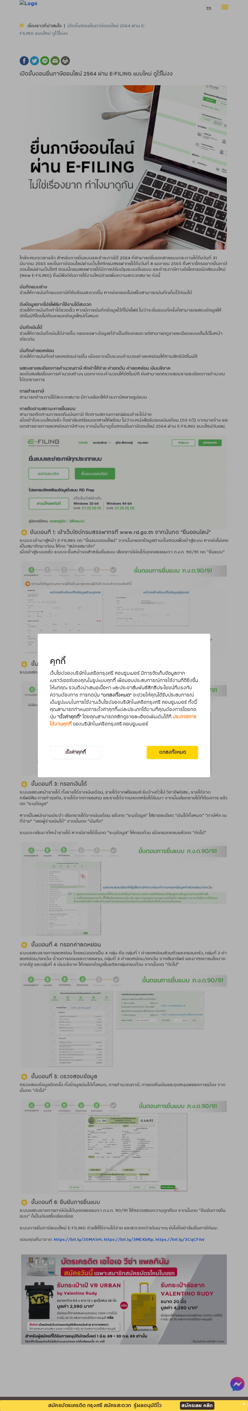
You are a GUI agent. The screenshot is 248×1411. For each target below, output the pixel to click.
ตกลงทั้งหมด (172, 752)
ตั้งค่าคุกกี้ (75, 752)
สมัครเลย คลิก (197, 1405)
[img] (244, 1404)
